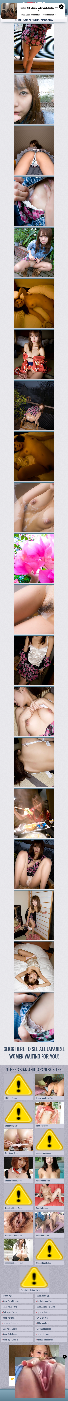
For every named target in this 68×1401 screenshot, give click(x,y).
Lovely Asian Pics (44, 1328)
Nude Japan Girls (44, 1295)
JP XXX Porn (8, 1295)
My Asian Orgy (42, 1317)
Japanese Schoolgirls (11, 1323)
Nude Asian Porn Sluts (46, 1306)
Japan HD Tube (43, 1334)
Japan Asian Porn (10, 1306)
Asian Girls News (10, 1334)
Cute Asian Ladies (10, 1328)
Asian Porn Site (9, 1317)
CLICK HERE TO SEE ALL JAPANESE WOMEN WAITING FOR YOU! (34, 1052)
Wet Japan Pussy (10, 1312)
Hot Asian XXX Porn (44, 1301)
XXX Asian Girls (43, 1323)
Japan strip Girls (43, 1312)
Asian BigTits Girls (10, 1339)
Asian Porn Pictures (11, 1301)
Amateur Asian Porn (45, 1339)
